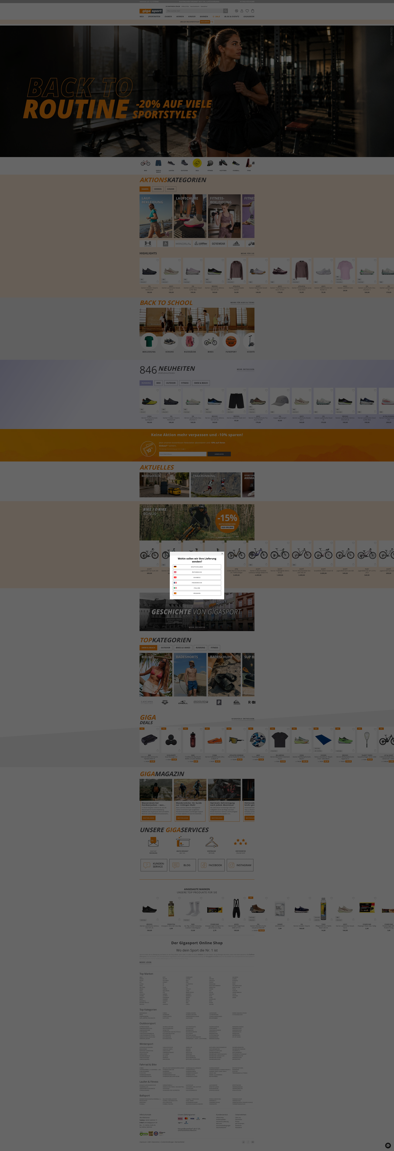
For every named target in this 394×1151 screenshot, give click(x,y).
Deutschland (197, 567)
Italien (197, 588)
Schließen (222, 554)
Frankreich (197, 583)
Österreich (197, 572)
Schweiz (197, 577)
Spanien (197, 593)
